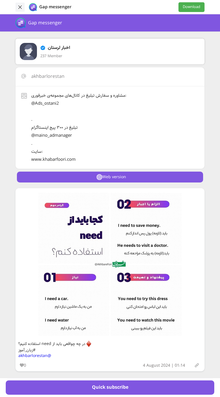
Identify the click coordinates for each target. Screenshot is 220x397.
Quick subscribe (110, 387)
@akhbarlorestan (34, 356)
